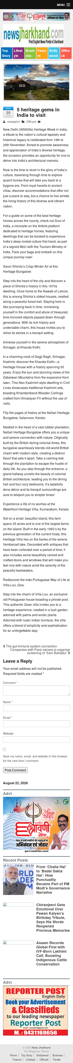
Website (8, 733)
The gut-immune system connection (31, 646)
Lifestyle (18, 53)
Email (7, 718)
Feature (42, 53)
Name (8, 702)
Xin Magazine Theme (36, 1051)
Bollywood (53, 53)
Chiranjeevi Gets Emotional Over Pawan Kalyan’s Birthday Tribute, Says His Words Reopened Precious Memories (53, 917)
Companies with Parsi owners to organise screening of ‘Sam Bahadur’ (40, 651)
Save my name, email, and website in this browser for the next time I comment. (35, 758)
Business (30, 53)
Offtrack (65, 53)
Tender (57, 1059)
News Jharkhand (40, 1047)
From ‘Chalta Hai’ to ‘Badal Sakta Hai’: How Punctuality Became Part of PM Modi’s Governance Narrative (53, 879)
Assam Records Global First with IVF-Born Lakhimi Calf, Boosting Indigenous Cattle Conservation (51, 953)
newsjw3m (13, 121)
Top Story (6, 53)
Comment (10, 683)
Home (13, 1055)
